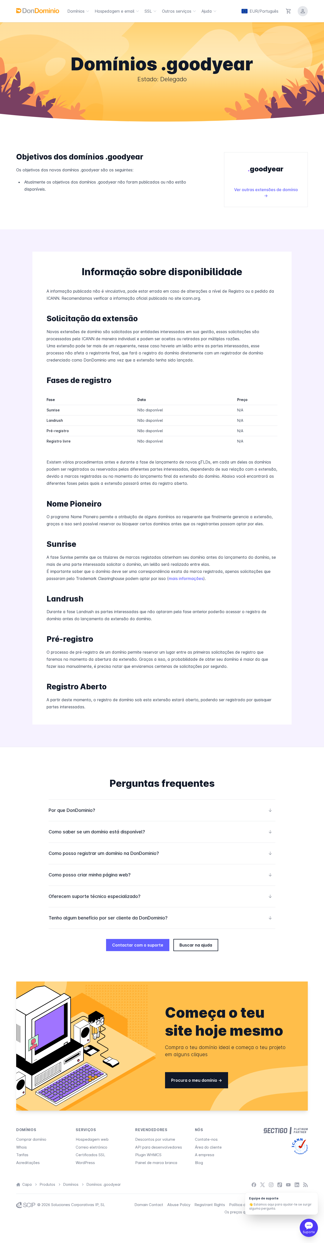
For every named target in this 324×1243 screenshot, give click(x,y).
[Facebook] (254, 1185)
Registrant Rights (209, 1204)
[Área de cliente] (303, 11)
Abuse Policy (178, 1204)
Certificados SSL (90, 1154)
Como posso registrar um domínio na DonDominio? (160, 853)
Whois (21, 1147)
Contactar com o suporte (137, 945)
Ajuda (206, 11)
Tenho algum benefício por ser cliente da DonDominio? (160, 917)
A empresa (204, 1154)
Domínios (76, 11)
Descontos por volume (155, 1139)
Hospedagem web (92, 1139)
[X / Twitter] (262, 1185)
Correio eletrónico (91, 1147)
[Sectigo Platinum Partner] (286, 1130)
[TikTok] (279, 1185)
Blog (199, 1162)
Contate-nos (206, 1139)
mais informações (186, 578)
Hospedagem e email (114, 11)
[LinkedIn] (297, 1185)
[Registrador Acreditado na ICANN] (300, 1146)
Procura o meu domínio (194, 1080)
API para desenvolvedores (158, 1147)
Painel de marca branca (156, 1162)
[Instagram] (271, 1185)
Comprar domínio (31, 1139)
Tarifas (22, 1154)
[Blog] (305, 1185)
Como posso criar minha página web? (160, 874)
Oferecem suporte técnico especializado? (160, 896)
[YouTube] (288, 1185)
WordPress (85, 1162)
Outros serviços (176, 11)
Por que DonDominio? (160, 810)
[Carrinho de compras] (289, 11)
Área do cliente (208, 1147)
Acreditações (28, 1162)
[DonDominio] (37, 10)
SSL (148, 11)
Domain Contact (148, 1204)
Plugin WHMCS (148, 1154)
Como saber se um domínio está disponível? (160, 831)
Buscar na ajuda (195, 945)
